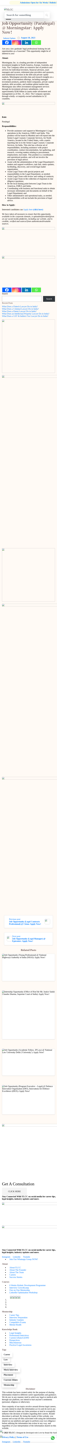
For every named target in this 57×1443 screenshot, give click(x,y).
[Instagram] (16, 42)
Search (5, 293)
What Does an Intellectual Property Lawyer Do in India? (25, 313)
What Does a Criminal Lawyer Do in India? (20, 309)
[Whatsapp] (36, 42)
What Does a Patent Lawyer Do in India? (19, 311)
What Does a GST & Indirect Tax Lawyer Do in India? (25, 316)
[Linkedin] (26, 42)
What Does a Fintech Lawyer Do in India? (20, 306)
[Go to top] (52, 1431)
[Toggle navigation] (6, 19)
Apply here (33, 209)
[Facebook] (7, 42)
